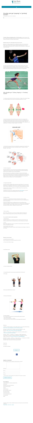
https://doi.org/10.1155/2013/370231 (10, 332)
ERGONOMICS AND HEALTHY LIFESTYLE (8, 385)
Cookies (13, 404)
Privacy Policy (5, 404)
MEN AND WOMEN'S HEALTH (7, 390)
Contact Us (16, 350)
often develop (22, 190)
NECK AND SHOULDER (6, 391)
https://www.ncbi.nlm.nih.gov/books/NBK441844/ (14, 330)
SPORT (4, 396)
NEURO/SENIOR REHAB (6, 392)
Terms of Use (9, 404)
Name (4, 370)
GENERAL (4, 387)
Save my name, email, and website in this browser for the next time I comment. (15, 375)
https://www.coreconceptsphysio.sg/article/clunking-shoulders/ (13, 327)
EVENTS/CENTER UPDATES (6, 386)
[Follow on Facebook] (17, 354)
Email (4, 372)
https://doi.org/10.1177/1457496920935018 (17, 336)
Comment (4, 368)
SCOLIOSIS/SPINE (5, 395)
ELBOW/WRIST (5, 384)
